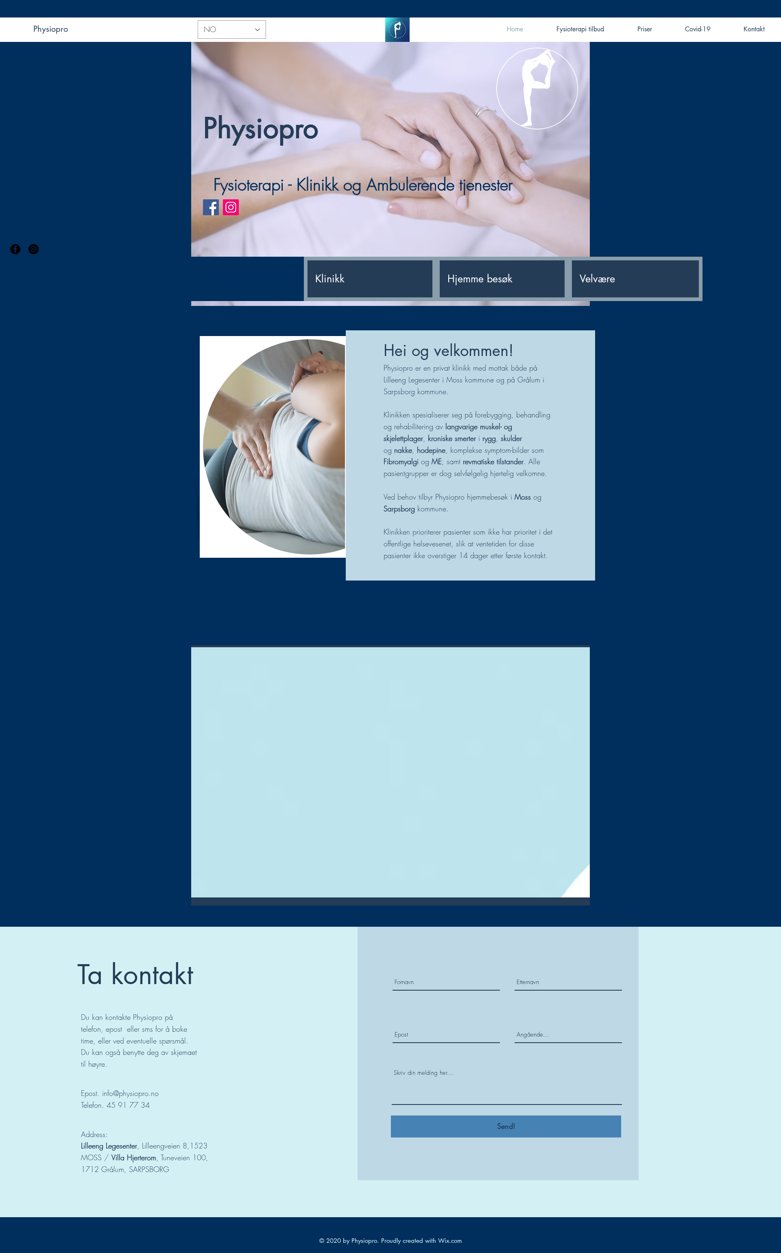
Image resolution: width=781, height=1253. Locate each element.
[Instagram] (33, 249)
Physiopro (50, 29)
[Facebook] (15, 249)
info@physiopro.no (130, 1093)
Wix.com (450, 1240)
